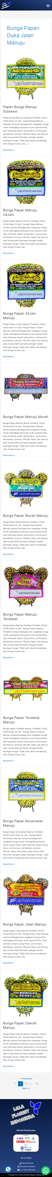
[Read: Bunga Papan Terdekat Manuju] (26, 689)
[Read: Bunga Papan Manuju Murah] (26, 388)
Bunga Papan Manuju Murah (25, 417)
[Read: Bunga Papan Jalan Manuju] (26, 896)
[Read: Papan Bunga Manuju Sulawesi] (26, 79)
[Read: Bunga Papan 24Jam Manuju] (26, 285)
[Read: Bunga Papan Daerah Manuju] (26, 995)
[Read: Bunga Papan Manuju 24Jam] (26, 182)
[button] (48, 5)
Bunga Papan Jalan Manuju (25, 924)
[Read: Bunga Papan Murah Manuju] (26, 487)
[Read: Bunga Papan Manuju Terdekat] (26, 586)
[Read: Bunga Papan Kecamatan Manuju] (26, 793)
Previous (26, 1078)
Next (26, 1088)
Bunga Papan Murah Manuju (25, 515)
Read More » (9, 149)
